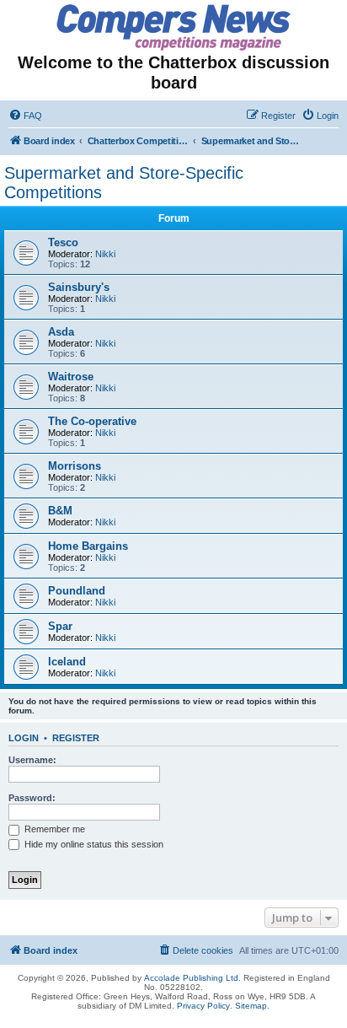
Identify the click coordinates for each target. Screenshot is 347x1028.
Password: (32, 798)
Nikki (105, 254)
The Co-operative (92, 421)
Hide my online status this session (92, 844)
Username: (32, 760)
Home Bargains (88, 546)
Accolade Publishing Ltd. (192, 977)
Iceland (67, 661)
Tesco (63, 242)
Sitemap (251, 1005)
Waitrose (70, 376)
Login (23, 738)
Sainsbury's (78, 287)
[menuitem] (25, 115)
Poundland (76, 590)
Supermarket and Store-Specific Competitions (123, 183)
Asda (61, 332)
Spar (60, 626)
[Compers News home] (174, 27)
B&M (60, 510)
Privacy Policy (203, 1005)
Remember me (53, 829)
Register (75, 738)
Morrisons (74, 466)
